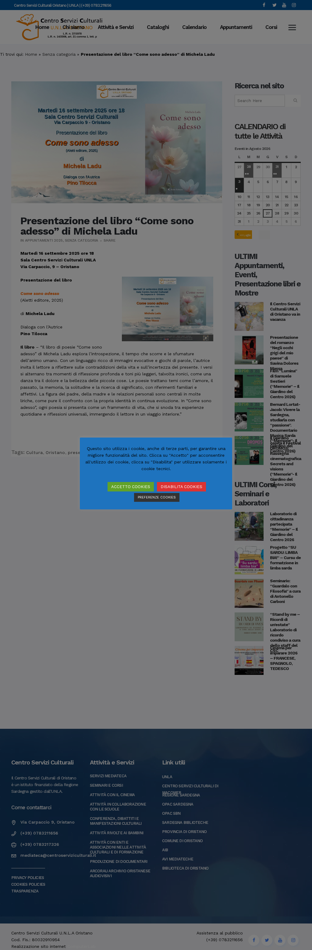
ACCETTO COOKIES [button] (130, 486)
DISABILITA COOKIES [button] (181, 486)
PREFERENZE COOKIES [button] (157, 497)
